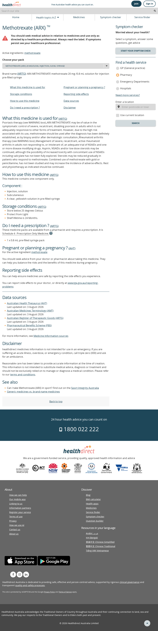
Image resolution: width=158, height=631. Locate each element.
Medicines (79, 17)
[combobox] (79, 11)
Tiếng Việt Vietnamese (97, 550)
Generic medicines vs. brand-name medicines (33, 391)
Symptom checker (110, 17)
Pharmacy (126, 75)
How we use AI (16, 525)
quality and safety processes (30, 585)
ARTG (21, 74)
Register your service (20, 512)
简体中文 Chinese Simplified (100, 541)
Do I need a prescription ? (25, 107)
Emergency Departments (134, 81)
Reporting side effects (76, 94)
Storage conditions (21, 94)
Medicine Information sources (50, 336)
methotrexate (32, 53)
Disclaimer (70, 107)
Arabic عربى (92, 533)
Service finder (142, 17)
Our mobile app (17, 499)
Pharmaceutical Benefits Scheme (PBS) (29, 325)
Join (136, 3)
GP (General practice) (132, 68)
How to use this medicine (24, 101)
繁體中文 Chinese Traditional (100, 546)
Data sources (71, 101)
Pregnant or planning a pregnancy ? (84, 87)
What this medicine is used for (27, 87)
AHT (72, 248)
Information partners (20, 507)
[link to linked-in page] (26, 574)
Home (15, 17)
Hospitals (125, 88)
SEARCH (135, 123)
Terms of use (16, 516)
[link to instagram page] (20, 574)
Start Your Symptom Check (136, 50)
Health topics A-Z (46, 17)
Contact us (14, 529)
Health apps (92, 503)
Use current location (132, 115)
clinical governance (129, 582)
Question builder (95, 520)
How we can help (18, 495)
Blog (88, 495)
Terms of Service (65, 592)
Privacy (13, 520)
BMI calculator (93, 499)
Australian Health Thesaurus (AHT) (27, 303)
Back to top (55, 401)
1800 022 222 (80, 429)
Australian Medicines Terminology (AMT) (30, 310)
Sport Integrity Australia (85, 388)
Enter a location (125, 102)
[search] (155, 11)
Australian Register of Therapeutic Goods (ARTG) (35, 318)
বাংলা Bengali (92, 537)
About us (14, 533)
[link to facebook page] (13, 574)
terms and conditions (22, 374)
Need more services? (128, 95)
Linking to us (15, 503)
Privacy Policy (49, 592)
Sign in (149, 3)
